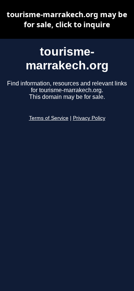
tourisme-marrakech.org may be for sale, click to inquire (67, 19)
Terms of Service (48, 118)
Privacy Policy (89, 118)
